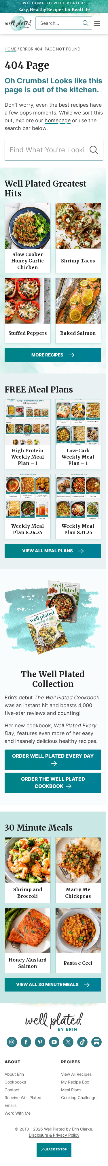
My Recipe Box (75, 1081)
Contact (12, 1089)
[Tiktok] (82, 1042)
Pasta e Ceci (78, 963)
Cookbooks (15, 1081)
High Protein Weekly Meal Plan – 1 (27, 457)
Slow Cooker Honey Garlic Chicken (27, 260)
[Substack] (96, 1042)
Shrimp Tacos (78, 261)
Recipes (70, 1061)
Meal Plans (71, 1089)
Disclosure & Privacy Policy (54, 1135)
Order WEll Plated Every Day (53, 756)
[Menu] (97, 23)
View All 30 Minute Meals (47, 984)
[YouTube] (54, 1042)
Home (10, 48)
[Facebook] (26, 1042)
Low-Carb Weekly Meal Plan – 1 (78, 457)
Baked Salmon (78, 333)
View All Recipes (76, 1074)
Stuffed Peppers (27, 333)
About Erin (14, 1074)
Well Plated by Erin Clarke (18, 23)
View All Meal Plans (47, 550)
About (13, 1061)
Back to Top (56, 1149)
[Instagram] (12, 1042)
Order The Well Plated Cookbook (53, 782)
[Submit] (85, 23)
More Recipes (47, 355)
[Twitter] (68, 1042)
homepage (58, 120)
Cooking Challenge (78, 1097)
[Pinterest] (40, 1042)
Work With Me (18, 1113)
